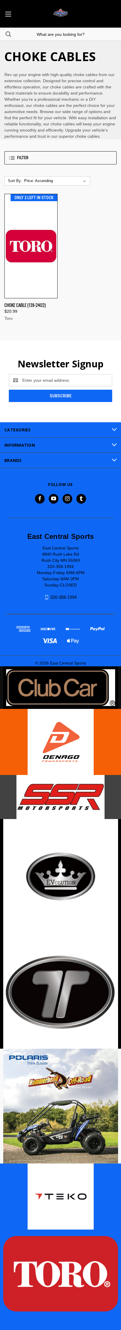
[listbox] (56, 180)
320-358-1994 (63, 597)
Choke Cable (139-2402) (25, 305)
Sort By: (15, 181)
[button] (60, 157)
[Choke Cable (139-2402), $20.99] (31, 246)
